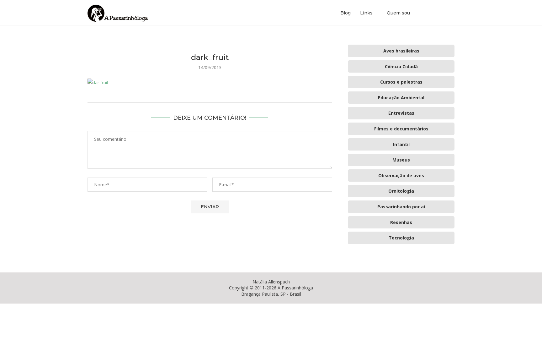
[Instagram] (435, 12)
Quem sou (398, 13)
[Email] (442, 12)
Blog (345, 13)
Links (366, 13)
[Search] (451, 12)
